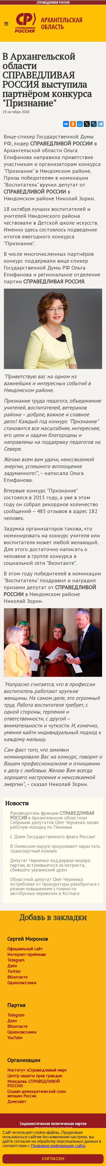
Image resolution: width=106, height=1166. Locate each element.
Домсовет (16, 1101)
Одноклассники (21, 982)
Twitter (14, 971)
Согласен (53, 1159)
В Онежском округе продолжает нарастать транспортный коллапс (52, 849)
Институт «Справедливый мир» (37, 1070)
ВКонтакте (17, 977)
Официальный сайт (25, 949)
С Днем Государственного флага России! (50, 837)
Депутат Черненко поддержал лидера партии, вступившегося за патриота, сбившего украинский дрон (47, 865)
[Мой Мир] (80, 124)
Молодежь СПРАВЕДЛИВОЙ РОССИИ (33, 1083)
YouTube (14, 1037)
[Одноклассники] (73, 124)
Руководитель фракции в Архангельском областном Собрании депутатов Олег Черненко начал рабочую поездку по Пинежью (52, 820)
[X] (87, 124)
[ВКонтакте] (66, 124)
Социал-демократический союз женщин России (36, 1093)
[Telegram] (101, 124)
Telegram (15, 960)
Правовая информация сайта (58, 1146)
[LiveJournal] (94, 124)
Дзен (12, 965)
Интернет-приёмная (26, 954)
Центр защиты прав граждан (34, 1075)
